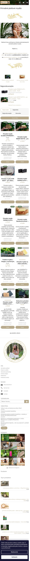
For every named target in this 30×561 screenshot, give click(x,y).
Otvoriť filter (15, 118)
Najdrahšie (15, 109)
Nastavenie (14, 552)
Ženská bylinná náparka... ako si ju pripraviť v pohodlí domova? (15, 423)
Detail (7, 161)
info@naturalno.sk (8, 384)
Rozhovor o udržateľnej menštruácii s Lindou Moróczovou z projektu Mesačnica (12, 419)
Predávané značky (5, 377)
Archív (4, 428)
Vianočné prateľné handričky (8, 411)
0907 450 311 (6, 387)
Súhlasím (14, 557)
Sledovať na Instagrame (14, 467)
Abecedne (18, 113)
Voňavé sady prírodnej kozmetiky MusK (11, 408)
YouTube (5, 394)
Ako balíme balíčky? (5, 368)
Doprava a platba (4, 370)
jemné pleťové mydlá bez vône (12, 57)
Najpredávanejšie (7, 113)
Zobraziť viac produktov (14, 105)
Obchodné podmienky (6, 371)
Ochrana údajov (4, 373)
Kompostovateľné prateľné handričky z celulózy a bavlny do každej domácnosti (14, 415)
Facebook (6, 391)
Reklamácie (3, 375)
